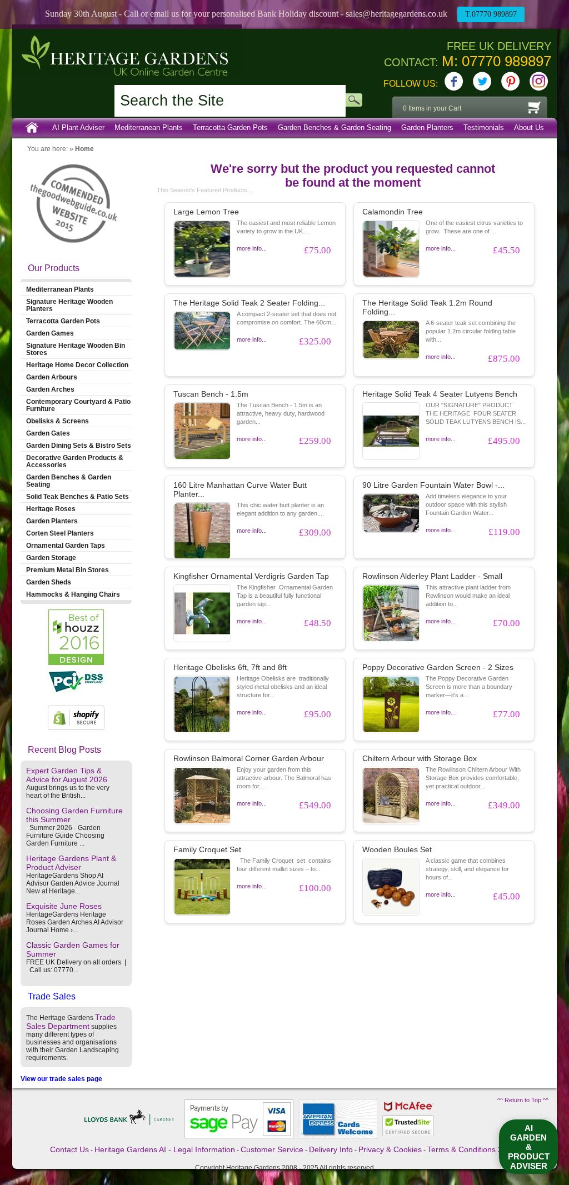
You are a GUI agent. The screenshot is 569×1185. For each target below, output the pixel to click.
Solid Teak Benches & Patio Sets (77, 496)
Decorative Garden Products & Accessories (74, 461)
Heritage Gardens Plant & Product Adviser (71, 863)
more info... (252, 248)
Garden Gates (48, 433)
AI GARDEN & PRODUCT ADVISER (529, 1147)
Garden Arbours (51, 377)
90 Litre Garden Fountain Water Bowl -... (433, 485)
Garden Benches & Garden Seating (334, 127)
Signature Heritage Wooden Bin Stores (75, 349)
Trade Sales (52, 996)
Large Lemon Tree (206, 211)
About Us (529, 127)
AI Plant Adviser (78, 127)
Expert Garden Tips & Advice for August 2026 (66, 775)
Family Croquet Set (207, 849)
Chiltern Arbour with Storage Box (419, 758)
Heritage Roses (51, 508)
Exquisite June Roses (64, 906)
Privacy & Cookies (390, 1149)
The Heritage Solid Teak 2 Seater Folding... (249, 302)
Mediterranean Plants (148, 127)
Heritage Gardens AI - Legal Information (164, 1149)
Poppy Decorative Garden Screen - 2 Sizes (437, 667)
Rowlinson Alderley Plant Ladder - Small (432, 576)
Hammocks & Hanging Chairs (73, 594)
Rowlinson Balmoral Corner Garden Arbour (248, 758)
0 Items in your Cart (432, 108)
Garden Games (50, 333)
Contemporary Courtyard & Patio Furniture (78, 405)
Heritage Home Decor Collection (77, 364)
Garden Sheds (48, 582)
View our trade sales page (61, 1079)
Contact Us (69, 1149)
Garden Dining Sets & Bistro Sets (78, 445)
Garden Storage (51, 557)
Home (32, 128)
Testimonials (483, 127)
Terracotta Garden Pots (230, 127)
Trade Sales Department (71, 1022)
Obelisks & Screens (57, 420)
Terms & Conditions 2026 (471, 1149)
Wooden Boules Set (397, 849)
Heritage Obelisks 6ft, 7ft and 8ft (230, 667)
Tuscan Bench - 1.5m (210, 393)
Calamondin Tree (392, 211)
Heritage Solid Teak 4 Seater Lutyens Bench (439, 393)
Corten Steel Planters (60, 533)
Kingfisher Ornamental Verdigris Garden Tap (251, 576)
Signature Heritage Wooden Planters (69, 305)
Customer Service (272, 1149)
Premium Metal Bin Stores (67, 569)
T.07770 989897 (491, 14)
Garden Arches (50, 389)
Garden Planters (427, 127)
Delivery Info (331, 1149)
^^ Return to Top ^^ (522, 1100)
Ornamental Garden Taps (65, 545)
